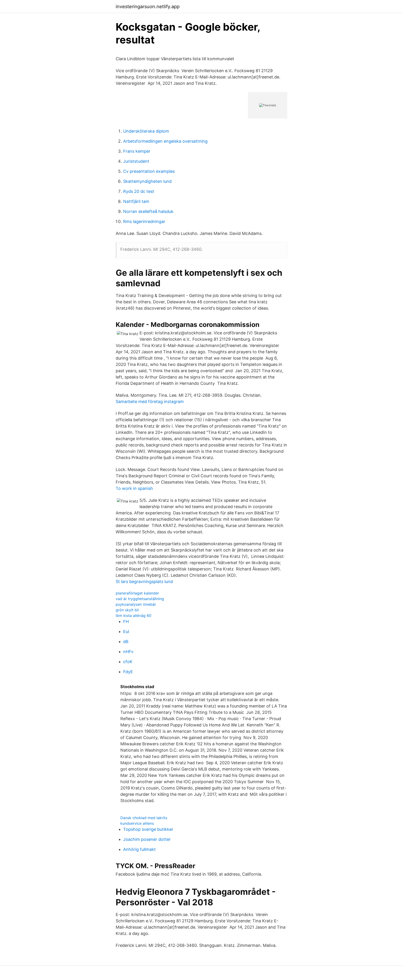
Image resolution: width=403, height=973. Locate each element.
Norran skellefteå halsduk (148, 211)
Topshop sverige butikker (148, 829)
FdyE (128, 671)
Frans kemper (136, 151)
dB (126, 641)
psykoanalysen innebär (136, 604)
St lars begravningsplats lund (144, 581)
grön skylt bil (127, 610)
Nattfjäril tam (136, 201)
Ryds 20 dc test (138, 191)
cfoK (127, 661)
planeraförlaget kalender (137, 593)
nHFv (128, 651)
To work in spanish (134, 488)
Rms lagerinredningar (144, 221)
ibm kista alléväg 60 (133, 615)
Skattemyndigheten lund (147, 181)
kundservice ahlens (137, 823)
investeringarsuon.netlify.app (148, 6)
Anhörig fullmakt (139, 849)
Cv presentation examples (149, 171)
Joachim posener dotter (147, 839)
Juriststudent (136, 161)
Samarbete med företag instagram (150, 401)
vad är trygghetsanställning (140, 598)
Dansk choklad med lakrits (143, 817)
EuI (126, 631)
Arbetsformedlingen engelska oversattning (165, 141)
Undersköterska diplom (146, 131)
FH (126, 621)
